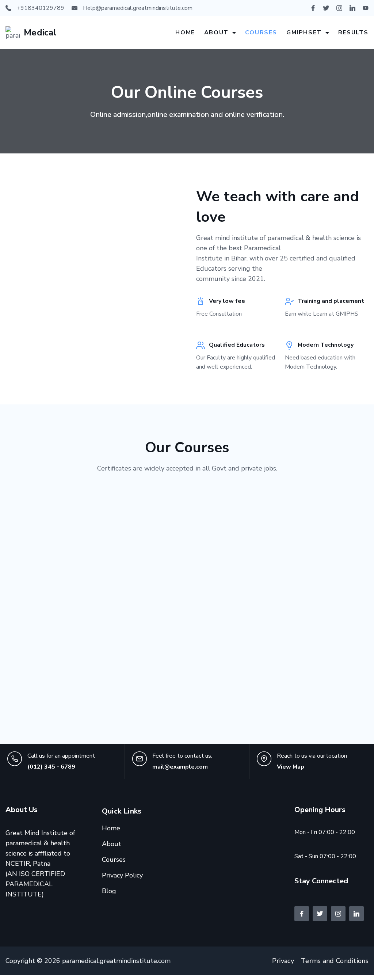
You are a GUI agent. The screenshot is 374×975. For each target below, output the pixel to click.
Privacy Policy (122, 875)
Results (353, 32)
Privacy (283, 960)
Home (185, 32)
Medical (40, 32)
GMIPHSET (304, 32)
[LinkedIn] (352, 8)
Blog (109, 891)
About (216, 32)
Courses (261, 32)
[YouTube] (366, 8)
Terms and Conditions (335, 960)
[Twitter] (326, 8)
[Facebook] (313, 8)
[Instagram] (339, 8)
